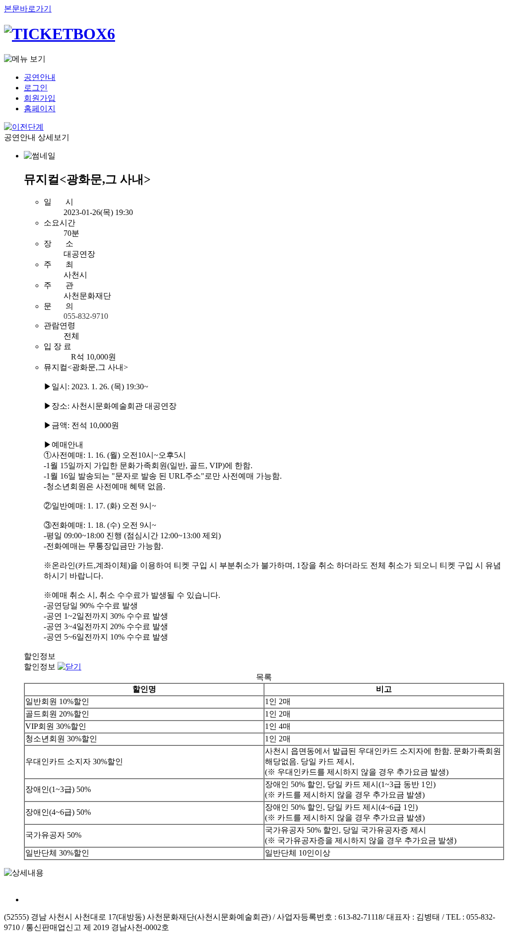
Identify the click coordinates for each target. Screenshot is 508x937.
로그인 (36, 87)
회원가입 (40, 98)
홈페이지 (40, 108)
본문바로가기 (28, 8)
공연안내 (40, 77)
